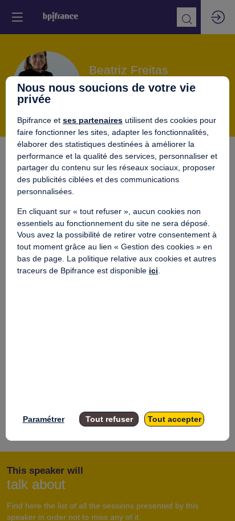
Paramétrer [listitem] (43, 419)
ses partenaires (93, 120)
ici (153, 270)
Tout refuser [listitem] (109, 419)
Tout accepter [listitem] (174, 419)
